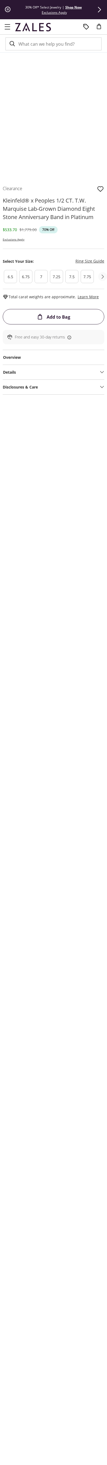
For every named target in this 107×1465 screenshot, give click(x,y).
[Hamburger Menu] (7, 27)
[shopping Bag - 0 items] (101, 29)
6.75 (26, 276)
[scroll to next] (102, 276)
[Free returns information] (68, 337)
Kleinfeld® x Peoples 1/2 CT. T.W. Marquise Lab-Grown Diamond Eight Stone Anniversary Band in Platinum (49, 209)
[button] (99, 9)
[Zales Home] (33, 27)
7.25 (56, 276)
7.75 (87, 276)
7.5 (72, 276)
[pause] (7, 9)
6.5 (10, 276)
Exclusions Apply (13, 239)
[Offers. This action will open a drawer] (86, 27)
